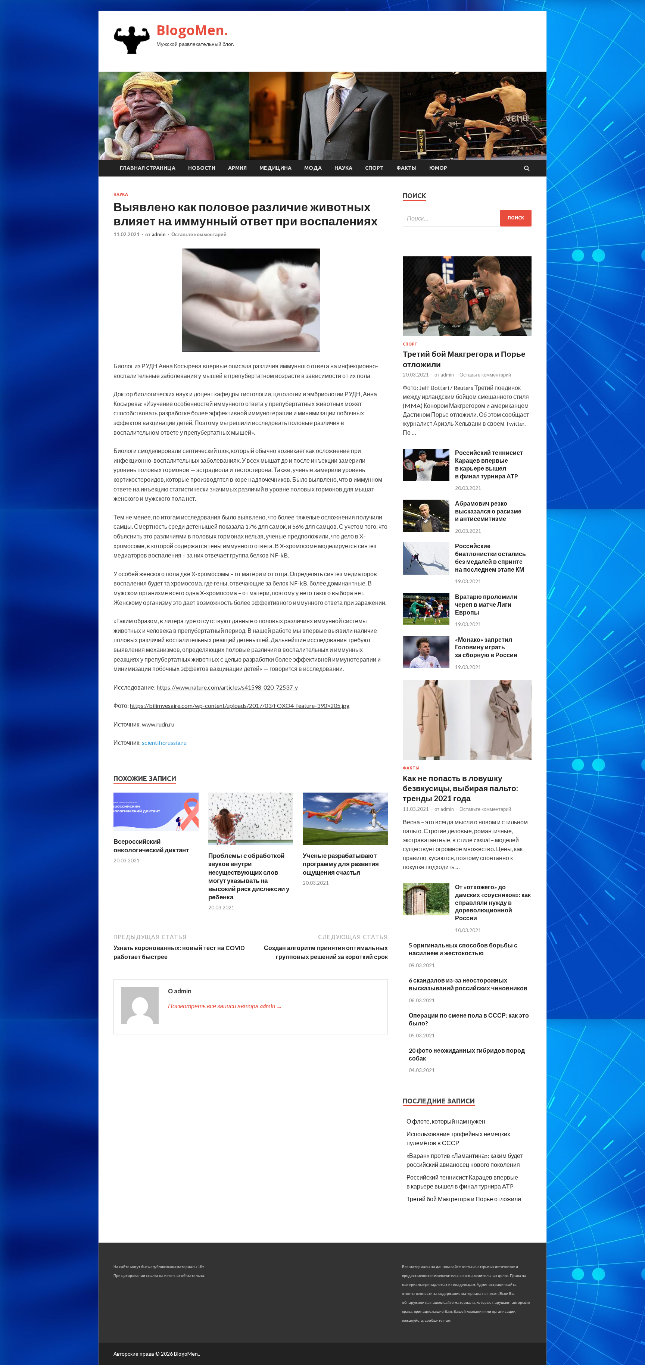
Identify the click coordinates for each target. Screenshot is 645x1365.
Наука (343, 168)
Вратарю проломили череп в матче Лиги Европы (486, 604)
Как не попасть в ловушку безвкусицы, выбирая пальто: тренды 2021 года (460, 788)
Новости (201, 168)
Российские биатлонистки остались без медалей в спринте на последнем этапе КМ (490, 557)
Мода (313, 168)
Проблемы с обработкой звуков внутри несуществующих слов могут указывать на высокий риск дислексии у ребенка (248, 876)
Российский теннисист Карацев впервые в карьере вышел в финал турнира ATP (489, 464)
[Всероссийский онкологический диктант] (156, 832)
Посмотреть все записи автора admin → (225, 1005)
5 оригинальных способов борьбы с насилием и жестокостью (463, 948)
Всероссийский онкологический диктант (151, 845)
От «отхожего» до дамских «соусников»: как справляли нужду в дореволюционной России (493, 902)
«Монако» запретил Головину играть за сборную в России (486, 647)
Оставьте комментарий (199, 234)
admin (159, 234)
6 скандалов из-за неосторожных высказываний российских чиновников (468, 984)
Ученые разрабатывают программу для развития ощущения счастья (341, 864)
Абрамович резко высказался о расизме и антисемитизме (488, 511)
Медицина (275, 168)
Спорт (374, 168)
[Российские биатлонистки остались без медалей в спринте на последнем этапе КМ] (426, 572)
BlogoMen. (192, 30)
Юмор (438, 168)
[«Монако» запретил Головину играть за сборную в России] (426, 665)
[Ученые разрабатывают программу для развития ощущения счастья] (345, 846)
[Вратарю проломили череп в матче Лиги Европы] (426, 622)
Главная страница (147, 168)
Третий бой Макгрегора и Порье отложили (463, 1198)
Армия (237, 168)
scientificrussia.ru (164, 742)
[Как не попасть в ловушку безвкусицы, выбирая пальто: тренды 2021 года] (467, 761)
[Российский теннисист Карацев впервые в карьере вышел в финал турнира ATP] (426, 478)
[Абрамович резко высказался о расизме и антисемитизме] (426, 529)
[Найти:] (467, 218)
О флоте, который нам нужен (445, 1121)
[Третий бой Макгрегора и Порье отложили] (467, 337)
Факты (406, 168)
